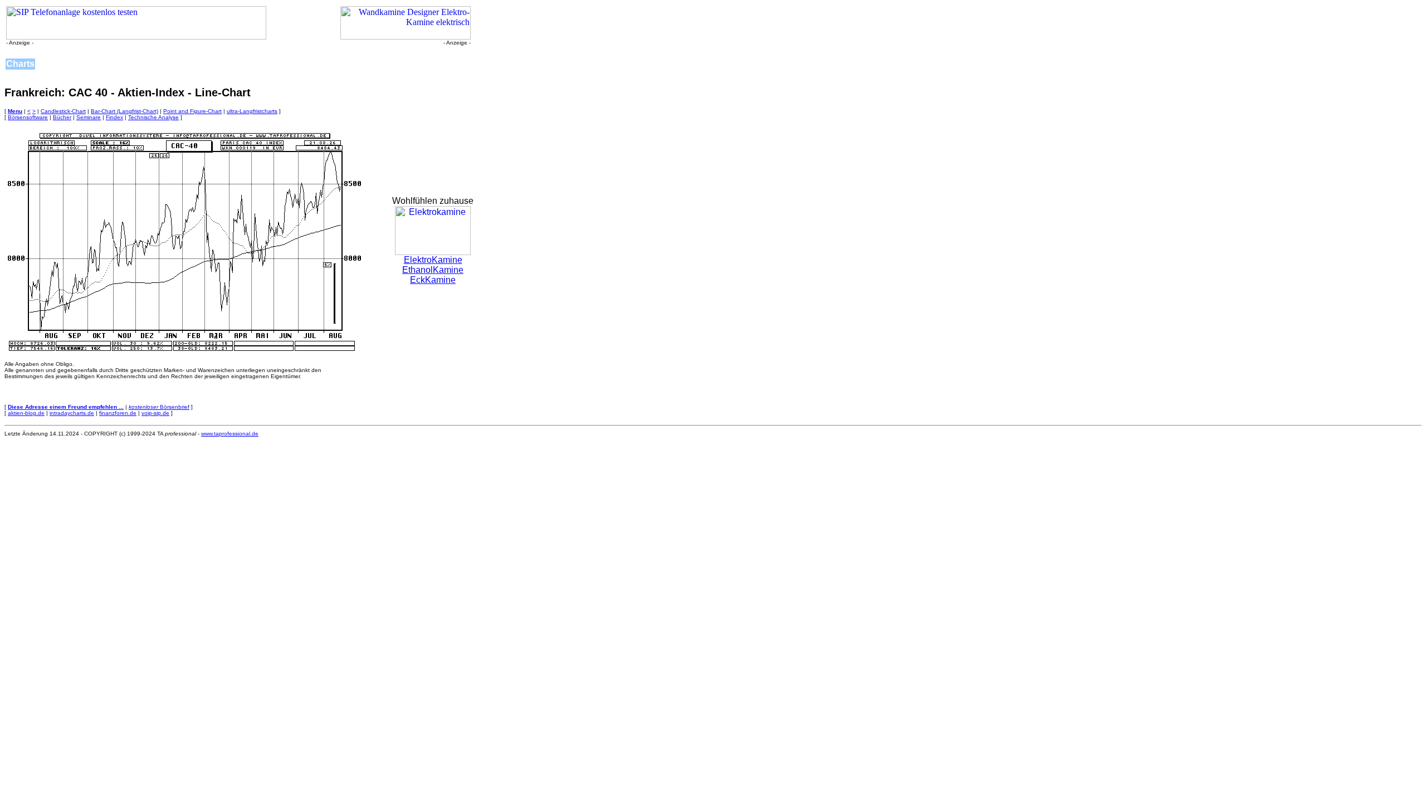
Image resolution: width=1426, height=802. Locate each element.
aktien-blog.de (26, 413)
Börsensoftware (28, 117)
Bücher (62, 117)
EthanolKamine (432, 270)
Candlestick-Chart (63, 111)
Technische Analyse (153, 117)
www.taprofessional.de (229, 434)
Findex (114, 117)
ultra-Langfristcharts (252, 111)
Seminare (88, 117)
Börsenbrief (159, 407)
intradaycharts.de (72, 413)
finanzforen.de (117, 413)
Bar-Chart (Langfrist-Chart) (124, 111)
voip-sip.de (155, 413)
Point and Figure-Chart (192, 111)
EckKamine (433, 280)
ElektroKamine (433, 260)
